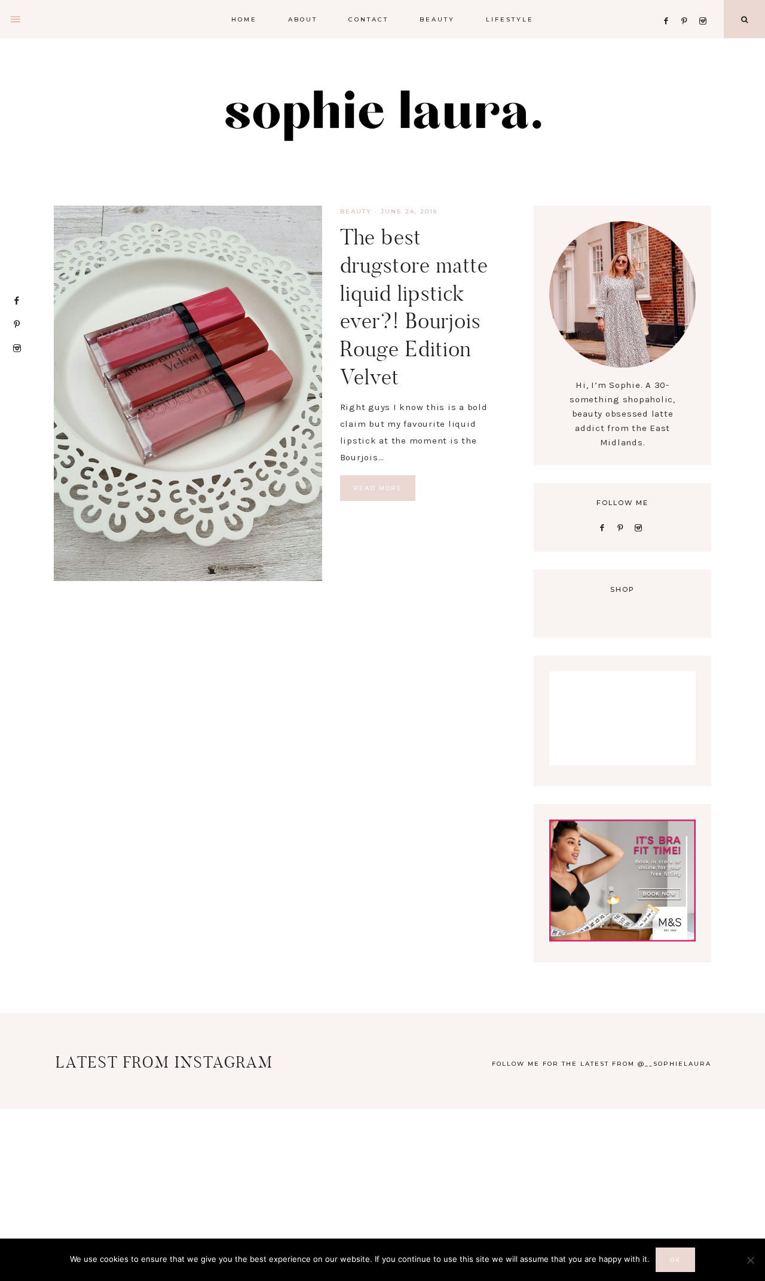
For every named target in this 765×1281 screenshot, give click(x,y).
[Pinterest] (687, 6)
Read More (377, 488)
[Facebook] (669, 6)
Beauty (356, 211)
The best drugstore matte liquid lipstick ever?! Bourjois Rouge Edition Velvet (414, 307)
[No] (750, 1260)
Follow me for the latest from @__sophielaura (601, 1064)
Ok (675, 1260)
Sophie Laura (382, 113)
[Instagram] (704, 6)
